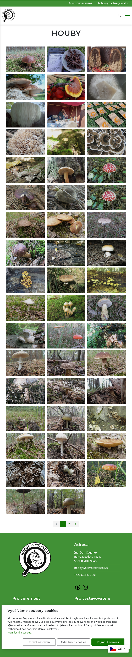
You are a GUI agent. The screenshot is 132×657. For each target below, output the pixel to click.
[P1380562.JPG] (66, 170)
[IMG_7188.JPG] (25, 280)
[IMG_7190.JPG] (25, 335)
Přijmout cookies (108, 642)
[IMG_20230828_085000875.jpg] (106, 87)
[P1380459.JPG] (106, 363)
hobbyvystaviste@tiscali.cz (113, 3)
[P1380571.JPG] (66, 419)
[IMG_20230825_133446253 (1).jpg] (106, 114)
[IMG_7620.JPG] (66, 308)
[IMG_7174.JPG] (106, 170)
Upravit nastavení (39, 642)
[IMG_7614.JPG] (25, 170)
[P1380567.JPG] (66, 363)
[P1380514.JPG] (25, 446)
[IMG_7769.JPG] (25, 391)
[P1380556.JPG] (66, 446)
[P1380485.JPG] (25, 501)
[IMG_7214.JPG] (66, 335)
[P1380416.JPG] (25, 225)
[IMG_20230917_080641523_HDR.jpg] (25, 87)
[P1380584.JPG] (66, 474)
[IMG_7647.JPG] (106, 253)
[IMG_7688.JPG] (106, 474)
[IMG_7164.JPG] (106, 335)
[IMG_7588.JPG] (66, 253)
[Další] (75, 524)
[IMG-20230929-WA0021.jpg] (106, 59)
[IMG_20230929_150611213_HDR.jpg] (66, 59)
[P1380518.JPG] (25, 363)
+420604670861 (82, 3)
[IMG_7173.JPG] (106, 197)
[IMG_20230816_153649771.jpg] (25, 474)
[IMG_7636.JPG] (106, 419)
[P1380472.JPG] (25, 419)
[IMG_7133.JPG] (25, 59)
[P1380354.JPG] (66, 225)
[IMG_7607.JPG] (66, 142)
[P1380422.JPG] (25, 308)
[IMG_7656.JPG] (66, 197)
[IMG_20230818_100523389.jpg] (25, 142)
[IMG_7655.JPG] (25, 197)
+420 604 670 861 (85, 575)
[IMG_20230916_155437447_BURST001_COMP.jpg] (66, 114)
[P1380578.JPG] (66, 501)
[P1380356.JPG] (106, 446)
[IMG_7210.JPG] (25, 253)
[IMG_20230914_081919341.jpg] (66, 87)
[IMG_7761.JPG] (66, 280)
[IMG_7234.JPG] (106, 308)
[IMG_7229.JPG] (106, 225)
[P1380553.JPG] (106, 391)
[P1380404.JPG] (66, 391)
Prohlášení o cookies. (20, 632)
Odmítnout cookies (73, 642)
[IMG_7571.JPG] (106, 280)
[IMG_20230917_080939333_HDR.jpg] (25, 114)
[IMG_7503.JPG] (106, 142)
